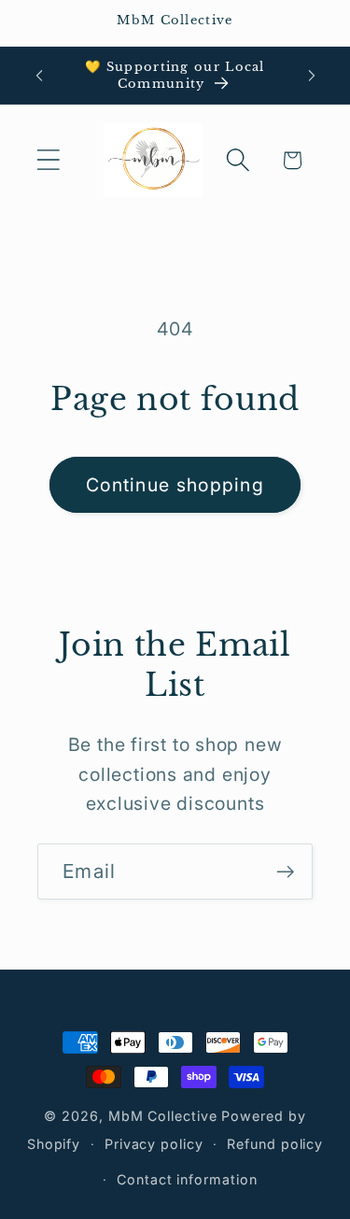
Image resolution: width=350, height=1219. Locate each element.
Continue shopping (175, 485)
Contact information (187, 1179)
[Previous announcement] (39, 75)
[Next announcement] (311, 75)
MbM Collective (162, 1116)
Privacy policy (154, 1144)
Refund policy (275, 1144)
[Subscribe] (285, 871)
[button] (48, 160)
